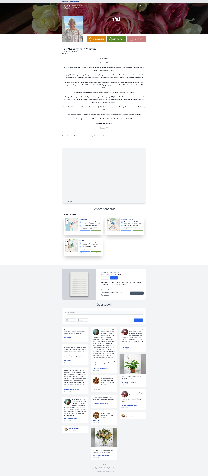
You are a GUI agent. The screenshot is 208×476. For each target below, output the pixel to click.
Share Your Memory (137, 293)
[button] (72, 223)
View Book (105, 278)
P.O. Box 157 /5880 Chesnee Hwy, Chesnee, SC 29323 (91, 227)
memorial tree (82, 136)
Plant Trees (96, 232)
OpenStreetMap (105, 471)
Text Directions (84, 232)
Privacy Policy (99, 468)
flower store (106, 136)
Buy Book (113, 278)
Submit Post (138, 320)
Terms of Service (108, 468)
